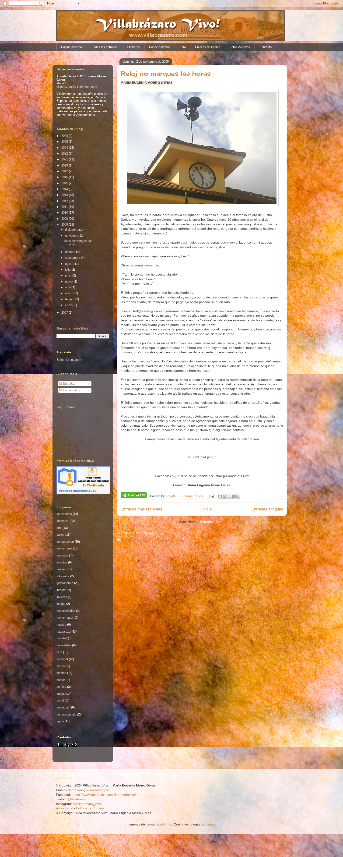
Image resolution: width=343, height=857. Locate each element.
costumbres (64, 548)
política (61, 686)
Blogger (211, 824)
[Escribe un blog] (224, 496)
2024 (65, 147)
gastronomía (64, 583)
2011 (65, 207)
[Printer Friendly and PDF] (134, 495)
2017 (65, 171)
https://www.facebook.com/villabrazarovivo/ (104, 795)
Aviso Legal (64, 808)
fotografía (62, 576)
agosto (70, 264)
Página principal (72, 47)
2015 (65, 183)
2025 (65, 141)
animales (62, 521)
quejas (60, 693)
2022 (65, 153)
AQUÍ (176, 476)
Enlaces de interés (207, 47)
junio (68, 275)
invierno (61, 597)
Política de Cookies (90, 808)
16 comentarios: (192, 496)
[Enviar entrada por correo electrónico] (211, 496)
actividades (64, 514)
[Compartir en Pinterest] (237, 496)
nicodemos (164, 824)
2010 (65, 212)
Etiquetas (133, 47)
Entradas (68, 383)
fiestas (61, 569)
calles (60, 534)
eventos (61, 562)
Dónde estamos (159, 47)
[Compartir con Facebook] (233, 496)
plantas (61, 673)
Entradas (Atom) (212, 522)
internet (61, 590)
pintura (61, 666)
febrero (70, 299)
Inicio (207, 509)
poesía (61, 680)
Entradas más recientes (141, 509)
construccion (65, 541)
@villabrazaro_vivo (87, 804)
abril (68, 287)
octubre (70, 252)
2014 (65, 189)
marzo (69, 293)
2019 (65, 165)
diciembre (72, 229)
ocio (59, 652)
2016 (65, 177)
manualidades (65, 611)
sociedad (62, 707)
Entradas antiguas (267, 509)
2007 (65, 312)
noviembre (72, 235)
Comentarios (71, 390)
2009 (65, 218)
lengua (60, 604)
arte (59, 528)
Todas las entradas (105, 47)
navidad (61, 638)
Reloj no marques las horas (166, 73)
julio (68, 269)
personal (62, 659)
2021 (65, 159)
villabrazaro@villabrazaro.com (76, 87)
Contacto (265, 47)
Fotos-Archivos (240, 47)
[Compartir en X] (229, 496)
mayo (69, 281)
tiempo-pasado (66, 714)
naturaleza (63, 631)
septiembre (73, 257)
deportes (62, 555)
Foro (183, 47)
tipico (60, 721)
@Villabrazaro (78, 799)
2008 (65, 224)
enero (69, 305)
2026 (65, 136)
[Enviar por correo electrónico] (220, 496)
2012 (65, 201)
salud (60, 700)
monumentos (65, 617)
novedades (63, 645)
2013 (65, 195)
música (61, 624)
